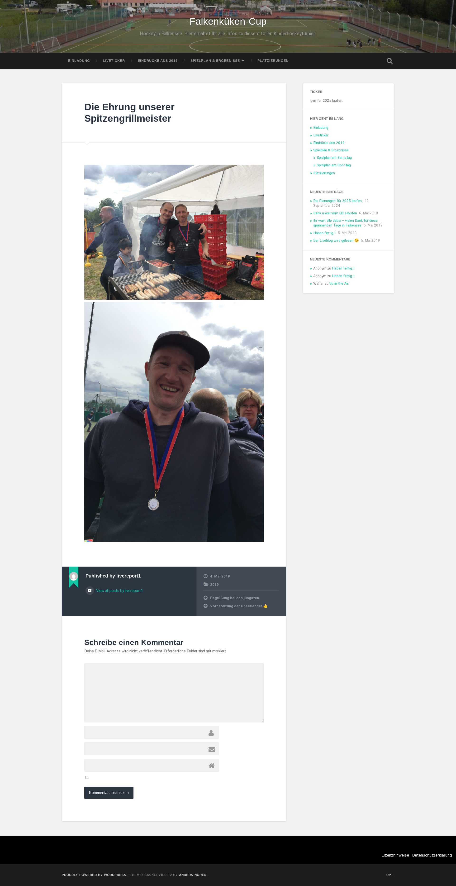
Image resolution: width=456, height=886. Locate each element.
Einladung (79, 61)
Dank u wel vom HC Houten (335, 213)
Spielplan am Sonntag (334, 165)
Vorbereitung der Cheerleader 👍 (239, 606)
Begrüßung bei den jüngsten (234, 598)
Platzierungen (273, 61)
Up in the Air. (339, 283)
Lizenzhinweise (395, 855)
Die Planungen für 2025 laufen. (337, 201)
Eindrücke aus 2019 (158, 61)
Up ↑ (390, 875)
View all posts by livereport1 (119, 590)
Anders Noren (193, 875)
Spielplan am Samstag (334, 157)
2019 (214, 585)
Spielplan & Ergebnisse (215, 61)
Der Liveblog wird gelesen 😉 (336, 240)
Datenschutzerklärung (432, 855)
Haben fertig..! (324, 233)
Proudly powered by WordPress (94, 875)
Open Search (389, 61)
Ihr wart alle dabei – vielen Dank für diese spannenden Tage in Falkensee (345, 222)
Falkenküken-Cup (228, 21)
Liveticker (114, 61)
